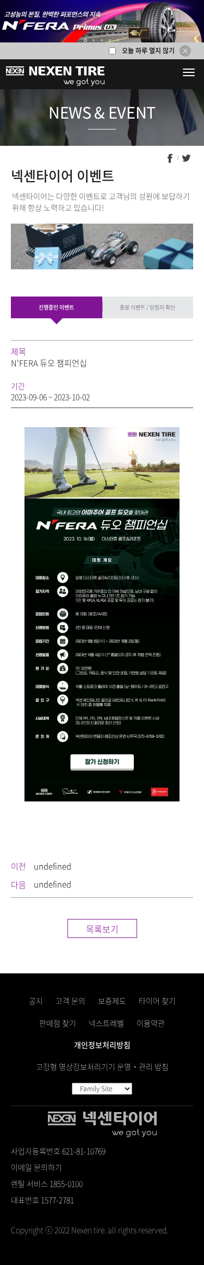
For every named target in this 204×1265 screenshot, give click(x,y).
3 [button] (102, 40)
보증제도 (112, 1000)
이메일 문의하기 (36, 1167)
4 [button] (110, 40)
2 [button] (94, 40)
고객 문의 (70, 1000)
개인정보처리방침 (102, 1044)
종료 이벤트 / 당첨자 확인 (147, 307)
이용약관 (151, 1022)
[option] (102, 21)
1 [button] (86, 40)
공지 (36, 1000)
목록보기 (102, 928)
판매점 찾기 (57, 1022)
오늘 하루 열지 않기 (148, 50)
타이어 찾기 (157, 1000)
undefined (52, 866)
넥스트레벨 (106, 1022)
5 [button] (119, 40)
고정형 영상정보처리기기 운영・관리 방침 (102, 1066)
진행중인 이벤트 (56, 307)
